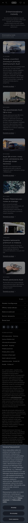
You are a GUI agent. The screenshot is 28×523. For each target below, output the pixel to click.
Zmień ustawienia (13, 519)
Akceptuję (13, 507)
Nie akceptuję (13, 513)
